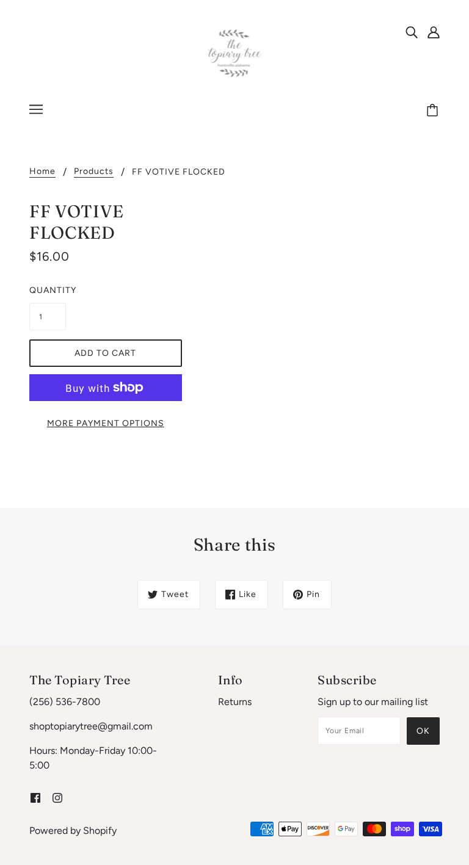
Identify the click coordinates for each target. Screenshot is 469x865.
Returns (235, 702)
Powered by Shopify (73, 830)
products (94, 171)
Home (42, 171)
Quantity (47, 290)
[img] (412, 32)
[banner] (235, 53)
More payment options (105, 423)
